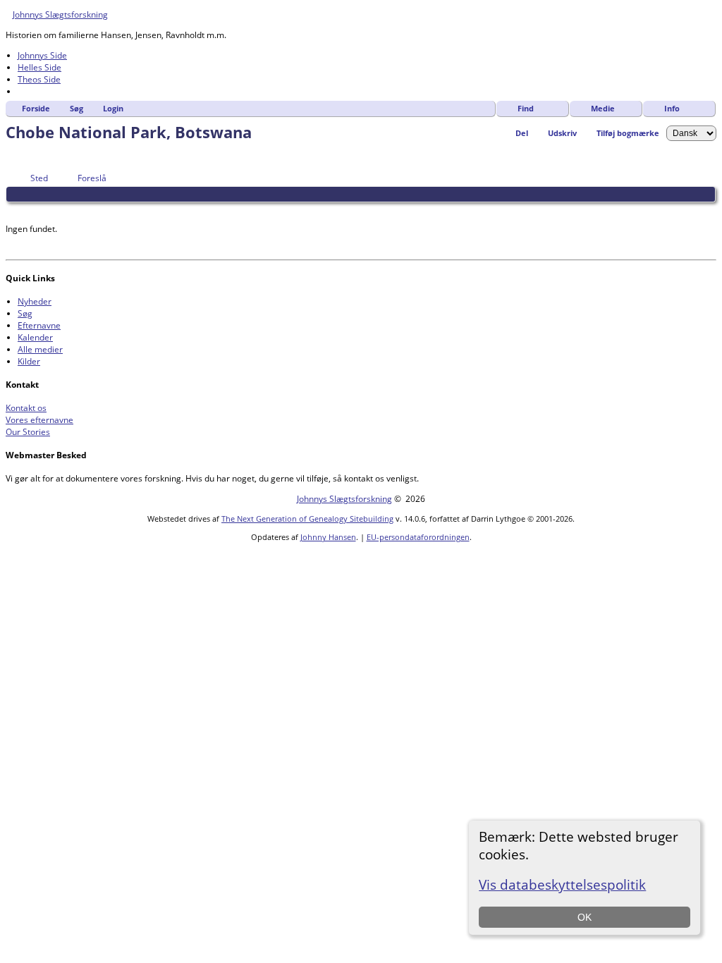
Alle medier (40, 349)
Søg (76, 108)
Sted (39, 178)
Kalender (35, 337)
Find (526, 108)
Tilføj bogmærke (627, 133)
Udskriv (562, 133)
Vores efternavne (39, 420)
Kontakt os (26, 408)
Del (521, 133)
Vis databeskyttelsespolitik (562, 884)
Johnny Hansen (328, 537)
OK (584, 917)
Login (113, 108)
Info (672, 108)
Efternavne (39, 325)
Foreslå (92, 178)
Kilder (29, 361)
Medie (603, 108)
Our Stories (28, 432)
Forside (36, 108)
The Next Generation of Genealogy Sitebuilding (307, 518)
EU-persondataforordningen (418, 537)
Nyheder (34, 301)
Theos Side (39, 79)
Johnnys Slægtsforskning (60, 14)
